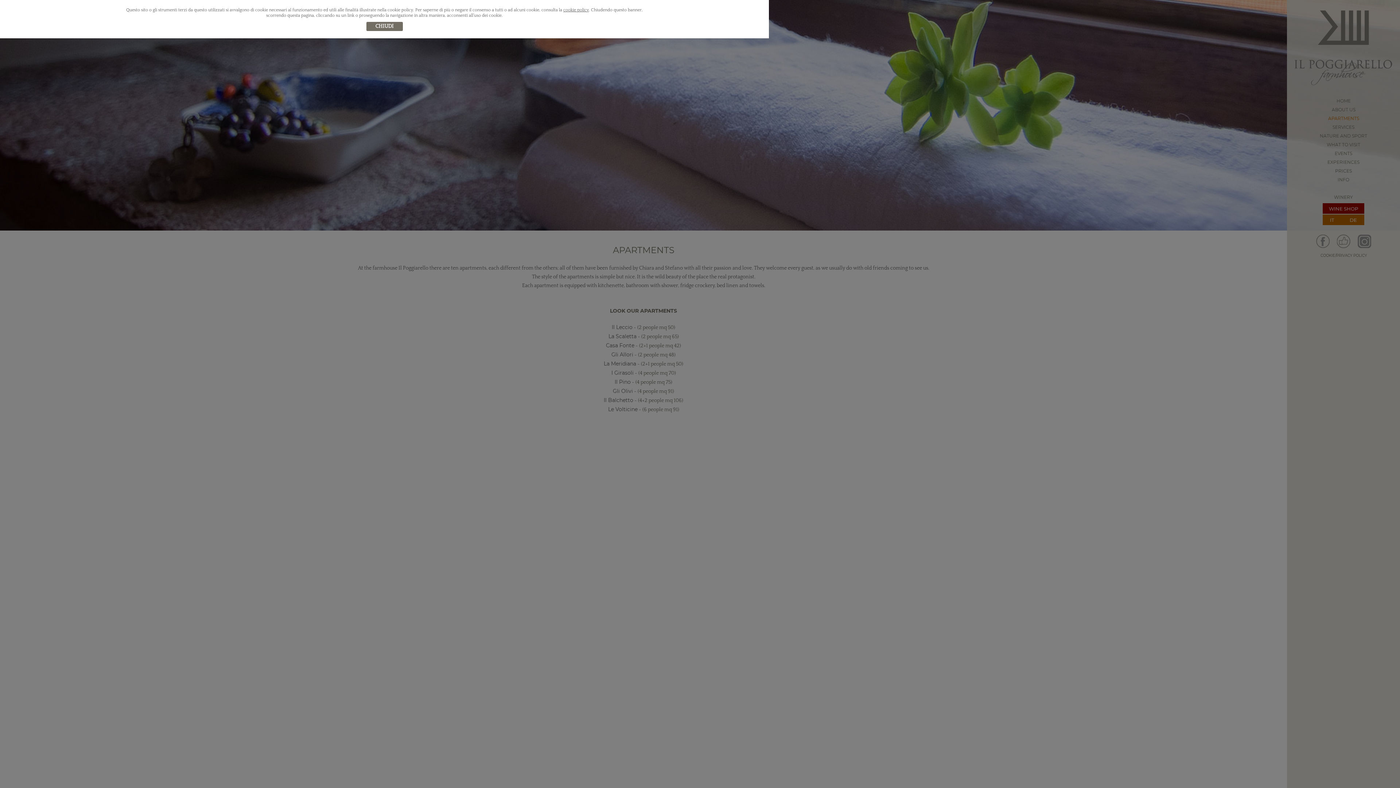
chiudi (385, 26)
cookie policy (576, 10)
